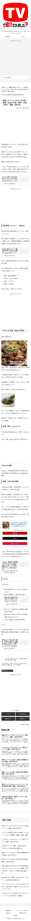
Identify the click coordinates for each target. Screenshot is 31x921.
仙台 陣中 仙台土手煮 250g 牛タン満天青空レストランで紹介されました (19, 524)
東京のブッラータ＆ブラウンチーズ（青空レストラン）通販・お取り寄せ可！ (15, 827)
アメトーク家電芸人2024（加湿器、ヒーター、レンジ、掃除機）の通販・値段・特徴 (15, 834)
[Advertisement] (15, 57)
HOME (15, 915)
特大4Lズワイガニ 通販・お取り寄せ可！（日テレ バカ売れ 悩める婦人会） (14, 847)
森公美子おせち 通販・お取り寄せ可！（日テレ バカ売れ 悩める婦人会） (15, 879)
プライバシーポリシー (23, 910)
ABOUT (8, 913)
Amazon (15, 538)
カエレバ (21, 530)
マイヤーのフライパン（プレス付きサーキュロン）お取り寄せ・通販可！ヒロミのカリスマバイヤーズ (15, 886)
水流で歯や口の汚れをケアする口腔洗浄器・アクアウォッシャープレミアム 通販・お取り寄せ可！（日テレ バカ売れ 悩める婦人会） (15, 869)
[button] (29, 78)
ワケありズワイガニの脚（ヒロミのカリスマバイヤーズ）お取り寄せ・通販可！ (15, 894)
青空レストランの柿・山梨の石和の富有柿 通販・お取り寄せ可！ (15, 860)
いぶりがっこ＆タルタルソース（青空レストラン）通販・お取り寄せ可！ (15, 840)
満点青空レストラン (8, 670)
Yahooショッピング (15, 543)
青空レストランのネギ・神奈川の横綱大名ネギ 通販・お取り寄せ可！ (15, 854)
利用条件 (8, 910)
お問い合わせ (23, 913)
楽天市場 (15, 533)
